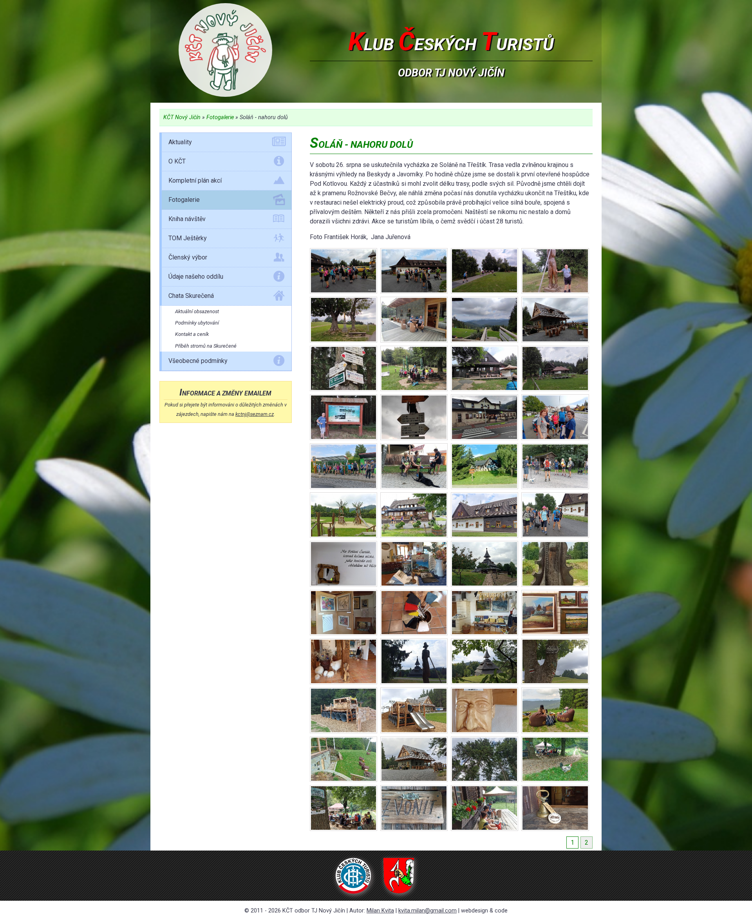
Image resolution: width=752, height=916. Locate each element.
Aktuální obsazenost (197, 311)
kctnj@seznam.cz (254, 414)
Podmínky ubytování (197, 323)
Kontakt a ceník (192, 334)
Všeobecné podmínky (198, 361)
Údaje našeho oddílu (195, 276)
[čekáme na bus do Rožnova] (555, 417)
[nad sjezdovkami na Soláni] (414, 320)
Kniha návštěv (187, 219)
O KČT (177, 161)
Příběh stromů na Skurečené (206, 346)
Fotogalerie (220, 117)
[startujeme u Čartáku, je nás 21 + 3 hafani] (343, 271)
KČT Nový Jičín (182, 117)
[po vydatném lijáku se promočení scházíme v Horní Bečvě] (484, 417)
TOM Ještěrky (187, 238)
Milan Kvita (380, 910)
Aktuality (180, 142)
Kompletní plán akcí (195, 180)
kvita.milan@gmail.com (427, 910)
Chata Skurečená (191, 295)
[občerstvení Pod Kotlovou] (414, 369)
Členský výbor (187, 257)
